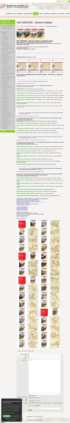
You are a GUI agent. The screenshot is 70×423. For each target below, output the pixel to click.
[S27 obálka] (22, 344)
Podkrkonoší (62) (5, 97)
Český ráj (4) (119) (5, 55)
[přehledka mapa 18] (33, 304)
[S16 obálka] (22, 296)
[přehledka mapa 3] (55, 232)
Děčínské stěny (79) (5, 59)
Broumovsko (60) (5, 43)
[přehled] (22, 69)
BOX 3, (24, 47)
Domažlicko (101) (5, 61)
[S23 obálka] (22, 328)
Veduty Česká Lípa (5, 128)
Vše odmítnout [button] (16, 416)
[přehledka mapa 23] (33, 328)
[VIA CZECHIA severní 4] (41, 38)
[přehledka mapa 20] (33, 312)
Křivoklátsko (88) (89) (5, 78)
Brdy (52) (3, 41)
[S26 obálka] (44, 336)
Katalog (36, 13)
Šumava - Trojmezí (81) (6, 114)
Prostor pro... (24, 360)
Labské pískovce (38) (6, 80)
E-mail (26, 356)
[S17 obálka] (44, 296)
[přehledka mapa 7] (55, 248)
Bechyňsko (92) (5, 36)
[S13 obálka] (44, 280)
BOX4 (27, 47)
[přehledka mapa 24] (55, 328)
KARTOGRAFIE (28, 13)
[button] (12, 418)
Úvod (17, 26)
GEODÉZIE (20, 13)
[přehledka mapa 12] (55, 272)
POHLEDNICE (4, 126)
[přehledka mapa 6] (33, 248)
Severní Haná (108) (5, 104)
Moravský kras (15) (5, 85)
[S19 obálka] (44, 304)
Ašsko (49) (4, 34)
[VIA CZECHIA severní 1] (20, 38)
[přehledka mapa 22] (55, 320)
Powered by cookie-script (11, 420)
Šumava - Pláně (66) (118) (6, 112)
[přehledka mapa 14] (33, 288)
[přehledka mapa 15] (55, 288)
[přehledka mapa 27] (33, 344)
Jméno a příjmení (24, 354)
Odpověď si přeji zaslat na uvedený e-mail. (40, 403)
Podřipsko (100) (5, 99)
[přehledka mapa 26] (55, 336)
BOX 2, (21, 47)
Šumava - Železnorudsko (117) (7, 116)
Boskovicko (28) (5, 39)
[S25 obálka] (22, 336)
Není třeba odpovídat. (57, 403)
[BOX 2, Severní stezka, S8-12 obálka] (33, 256)
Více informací (15, 410)
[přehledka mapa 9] (33, 264)
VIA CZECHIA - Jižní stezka (6, 28)
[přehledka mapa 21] (33, 320)
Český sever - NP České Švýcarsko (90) (6, 58)
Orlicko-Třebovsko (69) (6, 92)
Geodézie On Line (11, 13)
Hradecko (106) (4, 63)
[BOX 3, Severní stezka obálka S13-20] (33, 280)
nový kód (37, 405)
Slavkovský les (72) (5, 107)
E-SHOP (3, 131)
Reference (54, 13)
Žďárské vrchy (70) (5, 124)
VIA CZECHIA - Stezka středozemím (6, 32)
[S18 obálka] (22, 304)
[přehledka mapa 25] (33, 336)
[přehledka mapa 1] (55, 224)
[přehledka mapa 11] (33, 272)
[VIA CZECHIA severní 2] (27, 38)
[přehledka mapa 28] (55, 344)
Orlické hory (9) (4, 90)
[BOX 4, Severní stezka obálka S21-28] (55, 312)
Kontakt (67, 13)
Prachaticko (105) (5, 102)
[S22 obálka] (44, 320)
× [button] (20, 399)
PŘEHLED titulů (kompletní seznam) (6, 21)
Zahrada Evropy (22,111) (6, 123)
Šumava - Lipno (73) (5, 111)
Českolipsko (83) (5, 50)
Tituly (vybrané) (4, 24)
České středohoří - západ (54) (7, 48)
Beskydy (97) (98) (5, 38)
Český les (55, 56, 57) (6, 53)
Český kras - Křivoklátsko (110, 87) (8, 51)
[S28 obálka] (44, 344)
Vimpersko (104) (5, 119)
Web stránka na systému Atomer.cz (34, 420)
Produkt (25, 358)
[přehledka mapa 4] (33, 240)
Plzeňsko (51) (4, 95)
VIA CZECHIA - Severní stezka (7, 30)
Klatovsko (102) (4, 71)
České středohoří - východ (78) (7, 46)
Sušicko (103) (4, 109)
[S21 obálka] (22, 320)
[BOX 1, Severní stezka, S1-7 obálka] (33, 224)
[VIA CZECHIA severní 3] (34, 38)
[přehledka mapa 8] (55, 256)
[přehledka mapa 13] (55, 280)
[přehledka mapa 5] (55, 240)
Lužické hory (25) (5, 83)
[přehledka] (34, 69)
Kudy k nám (61, 13)
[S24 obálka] (44, 328)
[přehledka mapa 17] (55, 296)
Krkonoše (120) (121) (5, 75)
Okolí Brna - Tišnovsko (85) (6, 87)
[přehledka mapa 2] (33, 232)
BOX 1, (18, 47)
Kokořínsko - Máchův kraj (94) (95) (8, 73)
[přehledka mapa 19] (55, 304)
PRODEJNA (47, 13)
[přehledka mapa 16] (33, 296)
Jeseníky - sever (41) (5, 66)
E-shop (41, 13)
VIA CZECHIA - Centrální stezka (7, 26)
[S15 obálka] (44, 288)
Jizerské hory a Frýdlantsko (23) (7, 68)
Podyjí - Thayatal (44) (5, 100)
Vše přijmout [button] (7, 416)
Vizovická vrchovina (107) (6, 121)
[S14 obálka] (22, 288)
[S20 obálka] (22, 312)
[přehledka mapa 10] (55, 264)
